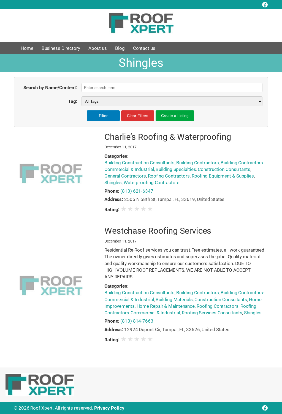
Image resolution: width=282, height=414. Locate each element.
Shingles (113, 182)
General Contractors (125, 176)
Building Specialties (176, 169)
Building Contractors (197, 162)
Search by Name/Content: (50, 87)
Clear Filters (137, 115)
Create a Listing (175, 115)
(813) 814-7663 (136, 321)
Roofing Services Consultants (212, 312)
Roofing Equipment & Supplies (223, 176)
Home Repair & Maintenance (166, 306)
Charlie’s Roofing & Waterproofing (167, 137)
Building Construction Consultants (139, 162)
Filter (103, 115)
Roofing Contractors (169, 176)
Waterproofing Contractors (152, 182)
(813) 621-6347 (136, 191)
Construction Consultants (224, 169)
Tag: (72, 101)
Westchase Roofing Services (157, 231)
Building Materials (174, 299)
